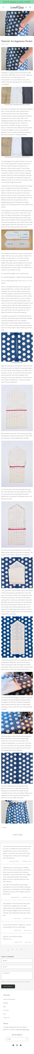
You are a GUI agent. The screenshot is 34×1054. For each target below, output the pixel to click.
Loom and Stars (19, 1053)
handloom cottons (7, 202)
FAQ (4, 1006)
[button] (3, 7)
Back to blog (18, 835)
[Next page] (26, 949)
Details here (25, 1029)
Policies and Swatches (9, 999)
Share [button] (4, 827)
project (12, 72)
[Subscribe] (26, 1039)
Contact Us (6, 1017)
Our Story (6, 1010)
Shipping (5, 1003)
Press (4, 1014)
